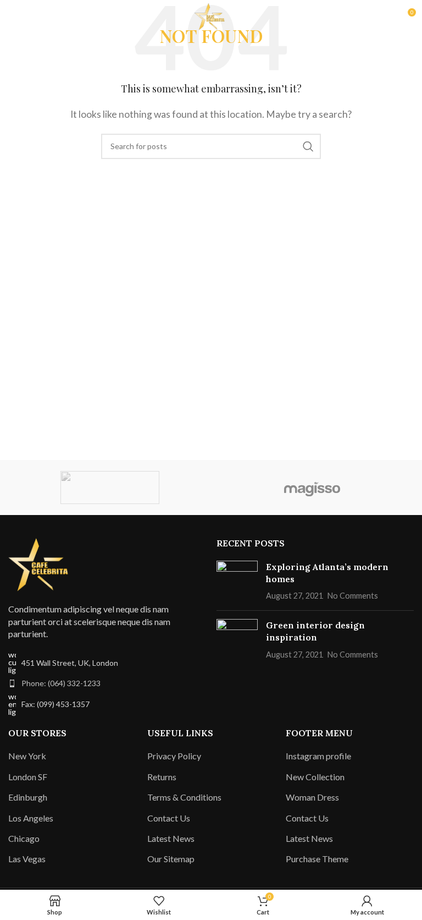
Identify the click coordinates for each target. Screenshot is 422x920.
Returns (161, 776)
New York (27, 756)
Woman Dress (312, 797)
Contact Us (168, 818)
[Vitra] (109, 487)
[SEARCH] (308, 146)
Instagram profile (318, 756)
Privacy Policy (174, 756)
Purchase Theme (317, 858)
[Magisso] (312, 487)
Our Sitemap (171, 858)
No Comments (352, 595)
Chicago (24, 838)
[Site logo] (211, 15)
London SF (27, 776)
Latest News (171, 838)
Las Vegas (27, 858)
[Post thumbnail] (237, 581)
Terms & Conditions (184, 797)
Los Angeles (30, 818)
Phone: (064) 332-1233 (61, 683)
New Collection (315, 776)
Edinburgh (27, 797)
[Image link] (41, 563)
